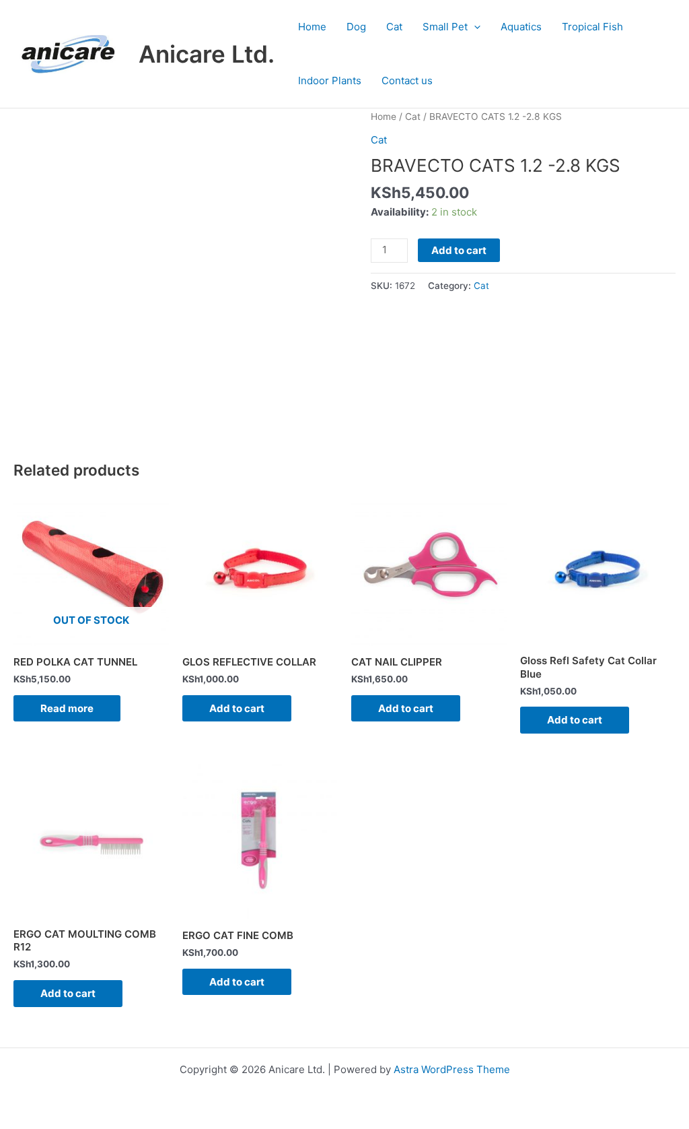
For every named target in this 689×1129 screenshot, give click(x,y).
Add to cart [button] (236, 708)
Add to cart (458, 250)
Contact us (407, 80)
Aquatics (521, 26)
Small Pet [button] (445, 26)
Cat (394, 26)
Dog (356, 26)
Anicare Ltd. (207, 54)
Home (312, 26)
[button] (474, 27)
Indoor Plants (329, 80)
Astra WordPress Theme (452, 1069)
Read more (67, 708)
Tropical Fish (592, 26)
